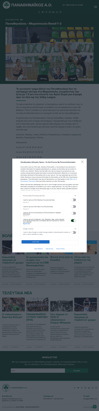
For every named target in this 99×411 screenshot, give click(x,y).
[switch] (73, 200)
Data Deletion (38, 249)
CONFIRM (35, 242)
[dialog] (49, 205)
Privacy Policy (60, 249)
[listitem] (49, 196)
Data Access (49, 249)
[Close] (83, 162)
